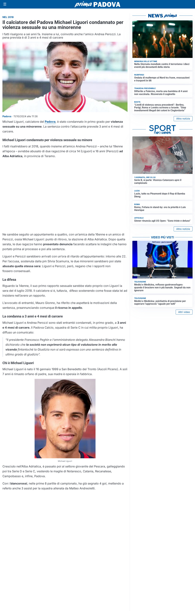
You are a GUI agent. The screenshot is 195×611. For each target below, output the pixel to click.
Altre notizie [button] (183, 118)
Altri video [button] (184, 312)
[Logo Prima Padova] (97, 4)
